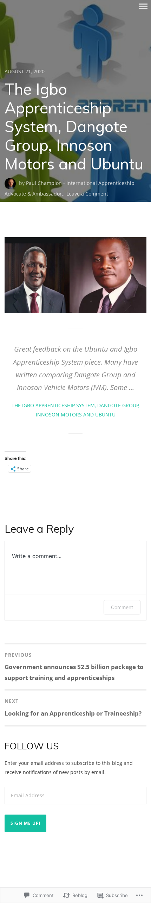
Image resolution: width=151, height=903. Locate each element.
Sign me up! (25, 823)
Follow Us (32, 746)
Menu (143, 6)
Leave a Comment (87, 193)
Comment (122, 607)
